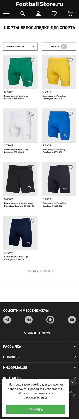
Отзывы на (32, 332)
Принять (35, 409)
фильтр (58, 46)
